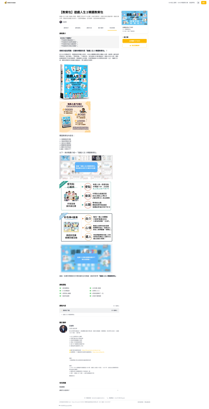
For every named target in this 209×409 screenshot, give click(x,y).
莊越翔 (71, 326)
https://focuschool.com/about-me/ (91, 350)
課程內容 (89, 28)
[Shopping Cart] (198, 2)
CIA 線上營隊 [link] (172, 2)
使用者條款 (140, 402)
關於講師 (100, 28)
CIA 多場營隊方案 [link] (183, 2)
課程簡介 (66, 28)
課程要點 (77, 28)
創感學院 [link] (192, 2)
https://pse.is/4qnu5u (98, 352)
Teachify (67, 405)
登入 (203, 2)
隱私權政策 (147, 402)
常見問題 (112, 28)
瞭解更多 (71, 375)
